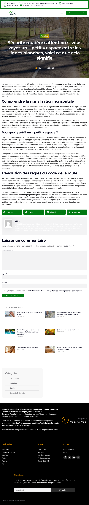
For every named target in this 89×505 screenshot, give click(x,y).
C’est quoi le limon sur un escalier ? (27, 347)
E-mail (5, 282)
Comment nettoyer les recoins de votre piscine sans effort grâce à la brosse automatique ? (29, 332)
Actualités (44, 36)
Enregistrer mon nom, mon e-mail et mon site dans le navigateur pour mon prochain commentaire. (43, 291)
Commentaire (8, 250)
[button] (62, 13)
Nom (4, 274)
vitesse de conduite (38, 161)
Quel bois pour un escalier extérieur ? (68, 330)
